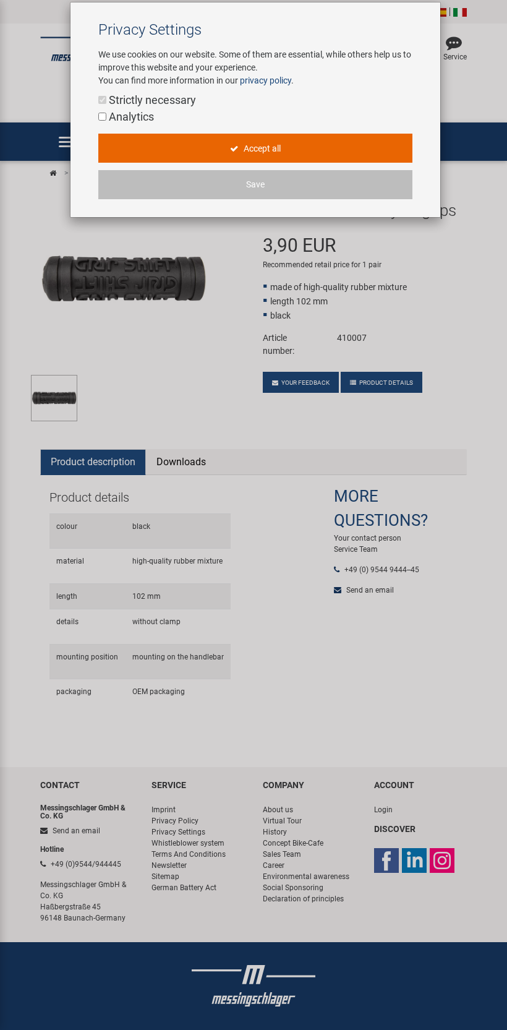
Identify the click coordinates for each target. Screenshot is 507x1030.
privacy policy (265, 80)
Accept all (261, 148)
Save (255, 184)
